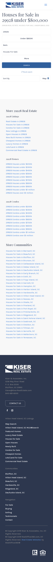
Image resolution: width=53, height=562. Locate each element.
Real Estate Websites (31, 540)
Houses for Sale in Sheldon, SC (20, 325)
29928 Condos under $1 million (20, 232)
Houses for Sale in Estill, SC (18, 276)
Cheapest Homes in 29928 (18, 140)
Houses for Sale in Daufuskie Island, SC (24, 270)
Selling (8, 512)
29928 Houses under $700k (19, 180)
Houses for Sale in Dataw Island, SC (22, 267)
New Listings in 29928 (16, 131)
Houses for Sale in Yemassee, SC (21, 337)
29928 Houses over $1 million (19, 193)
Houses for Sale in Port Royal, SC (21, 308)
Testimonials (11, 516)
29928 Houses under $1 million (20, 189)
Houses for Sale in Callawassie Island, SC (25, 264)
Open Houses (11, 442)
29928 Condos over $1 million (19, 235)
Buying (8, 508)
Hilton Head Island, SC (15, 477)
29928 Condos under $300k (19, 210)
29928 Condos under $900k (19, 229)
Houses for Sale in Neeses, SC (20, 299)
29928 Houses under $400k (19, 170)
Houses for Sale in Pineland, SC (20, 305)
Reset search (27, 72)
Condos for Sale (12, 450)
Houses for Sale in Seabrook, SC (21, 321)
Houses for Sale (12, 439)
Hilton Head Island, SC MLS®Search (22, 427)
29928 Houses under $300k (19, 167)
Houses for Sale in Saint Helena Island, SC (25, 318)
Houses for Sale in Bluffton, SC (20, 257)
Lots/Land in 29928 (15, 147)
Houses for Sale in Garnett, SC (20, 283)
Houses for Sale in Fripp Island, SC (22, 280)
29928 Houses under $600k (19, 177)
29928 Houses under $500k (19, 173)
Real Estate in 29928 (15, 121)
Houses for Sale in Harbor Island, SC (23, 289)
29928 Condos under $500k (19, 216)
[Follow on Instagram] (12, 410)
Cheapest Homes (13, 454)
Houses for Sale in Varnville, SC (20, 331)
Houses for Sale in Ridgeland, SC (21, 315)
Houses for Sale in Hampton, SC (20, 286)
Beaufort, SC (11, 481)
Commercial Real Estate (16, 461)
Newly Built (10, 446)
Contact (8, 520)
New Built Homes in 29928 (18, 137)
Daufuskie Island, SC (15, 492)
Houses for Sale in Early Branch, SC (22, 273)
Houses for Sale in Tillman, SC (20, 328)
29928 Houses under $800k (19, 183)
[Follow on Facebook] (7, 410)
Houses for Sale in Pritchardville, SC (22, 312)
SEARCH (26, 65)
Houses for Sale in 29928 (17, 124)
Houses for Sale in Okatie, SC (19, 302)
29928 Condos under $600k (19, 219)
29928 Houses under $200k (19, 164)
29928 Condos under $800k (19, 226)
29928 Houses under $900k (19, 186)
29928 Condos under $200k (19, 206)
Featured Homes (13, 431)
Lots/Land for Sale (13, 457)
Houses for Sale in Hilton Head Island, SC (25, 296)
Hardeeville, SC (12, 485)
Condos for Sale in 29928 (17, 128)
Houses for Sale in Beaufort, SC (20, 254)
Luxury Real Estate (14, 435)
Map (44, 78)
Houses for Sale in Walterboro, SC (21, 334)
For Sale (9, 505)
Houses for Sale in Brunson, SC (20, 260)
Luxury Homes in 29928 (17, 144)
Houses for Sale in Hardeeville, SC (21, 292)
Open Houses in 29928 (16, 134)
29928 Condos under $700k (19, 222)
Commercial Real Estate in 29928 (21, 150)
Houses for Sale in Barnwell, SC (20, 251)
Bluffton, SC (11, 474)
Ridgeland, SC (11, 489)
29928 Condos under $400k (19, 213)
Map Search (10, 424)
